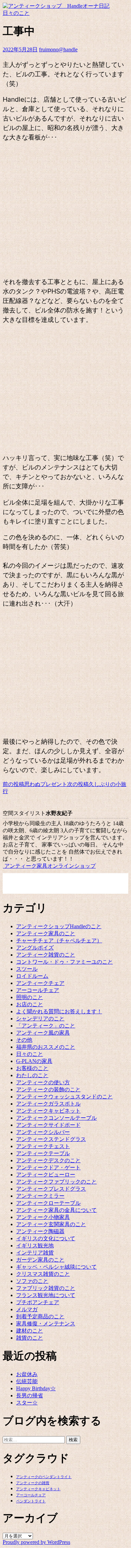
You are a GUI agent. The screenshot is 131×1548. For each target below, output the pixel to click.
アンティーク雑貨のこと (45, 955)
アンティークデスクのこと (48, 1160)
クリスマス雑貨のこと (43, 1274)
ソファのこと (32, 1281)
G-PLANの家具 (34, 1061)
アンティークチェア (40, 983)
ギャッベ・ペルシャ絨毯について (56, 1267)
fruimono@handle (58, 49)
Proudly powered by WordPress (36, 1542)
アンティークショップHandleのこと (58, 926)
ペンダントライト (31, 1501)
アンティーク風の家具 (43, 1033)
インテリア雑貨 (35, 1252)
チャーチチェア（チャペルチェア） (59, 940)
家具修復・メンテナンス (45, 1323)
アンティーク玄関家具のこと (51, 1224)
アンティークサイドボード (48, 1125)
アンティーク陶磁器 (40, 1231)
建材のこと (29, 1331)
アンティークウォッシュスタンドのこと (64, 1096)
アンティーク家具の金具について (56, 1210)
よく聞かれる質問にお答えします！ (59, 1011)
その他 (24, 1040)
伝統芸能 (27, 1381)
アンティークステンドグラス (51, 1139)
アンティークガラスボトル (48, 1104)
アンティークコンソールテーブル (56, 1118)
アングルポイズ (35, 947)
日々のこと (16, 13)
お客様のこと (32, 1068)
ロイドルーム (32, 976)
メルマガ (27, 1309)
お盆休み (27, 1374)
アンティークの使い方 (43, 1082)
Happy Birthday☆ (36, 1388)
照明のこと (29, 997)
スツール (27, 969)
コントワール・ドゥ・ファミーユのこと (64, 962)
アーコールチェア (37, 990)
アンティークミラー (40, 1196)
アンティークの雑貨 (32, 1483)
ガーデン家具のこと (40, 1260)
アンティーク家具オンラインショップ (49, 866)
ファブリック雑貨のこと (45, 1288)
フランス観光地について (45, 1295)
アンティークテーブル (43, 1153)
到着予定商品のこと (40, 1316)
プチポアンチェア (37, 1302)
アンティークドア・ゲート (48, 1167)
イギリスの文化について (45, 1238)
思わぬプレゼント (35, 784)
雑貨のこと (29, 1338)
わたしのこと (32, 1075)
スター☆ (27, 1402)
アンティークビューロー (45, 1174)
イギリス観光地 (35, 1245)
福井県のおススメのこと (45, 1047)
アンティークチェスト (43, 1146)
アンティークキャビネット (48, 1111)
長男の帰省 (29, 1395)
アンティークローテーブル (48, 1203)
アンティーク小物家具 (43, 1217)
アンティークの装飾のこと (48, 1089)
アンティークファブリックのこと (56, 1182)
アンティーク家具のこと (45, 933)
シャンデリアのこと (40, 1018)
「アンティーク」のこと (45, 1026)
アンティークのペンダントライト (44, 1477)
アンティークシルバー (43, 1132)
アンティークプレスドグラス (51, 1189)
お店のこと (29, 1004)
